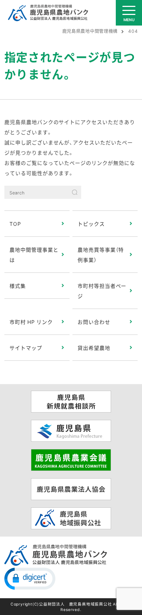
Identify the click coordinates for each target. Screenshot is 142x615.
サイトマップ (25, 347)
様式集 (17, 285)
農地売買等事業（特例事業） (101, 254)
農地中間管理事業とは (34, 254)
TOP (15, 223)
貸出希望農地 (94, 347)
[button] (29, 578)
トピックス (91, 223)
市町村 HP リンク (31, 321)
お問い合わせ (94, 321)
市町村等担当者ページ (102, 290)
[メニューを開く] (129, 13)
